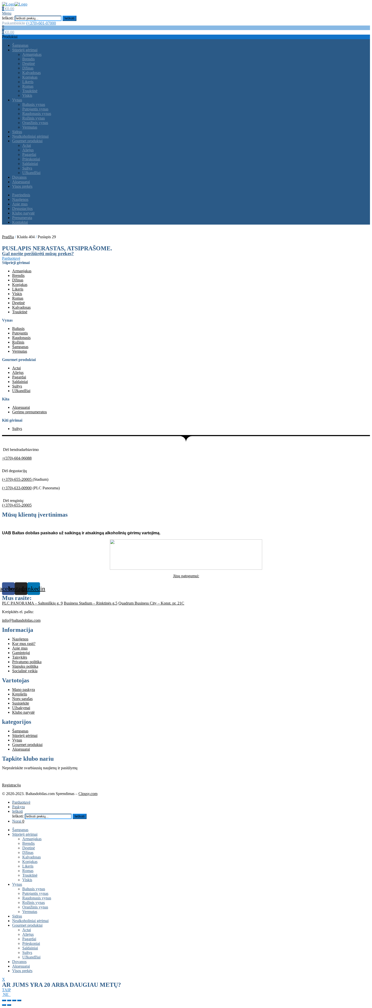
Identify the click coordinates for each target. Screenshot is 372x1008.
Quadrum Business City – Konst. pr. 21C (151, 603)
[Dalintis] (9, 1000)
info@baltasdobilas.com (21, 620)
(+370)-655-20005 (17, 479)
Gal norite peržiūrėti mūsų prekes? (38, 253)
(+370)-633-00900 (17, 488)
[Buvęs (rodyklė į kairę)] (4, 1005)
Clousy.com (87, 793)
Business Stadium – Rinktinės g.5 (90, 603)
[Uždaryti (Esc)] (4, 1000)
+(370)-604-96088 (17, 458)
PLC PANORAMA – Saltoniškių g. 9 (32, 603)
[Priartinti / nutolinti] (19, 1000)
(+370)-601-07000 (41, 23)
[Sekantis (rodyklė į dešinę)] (9, 1005)
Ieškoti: (8, 18)
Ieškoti (69, 18)
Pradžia (8, 237)
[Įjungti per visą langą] (14, 1000)
